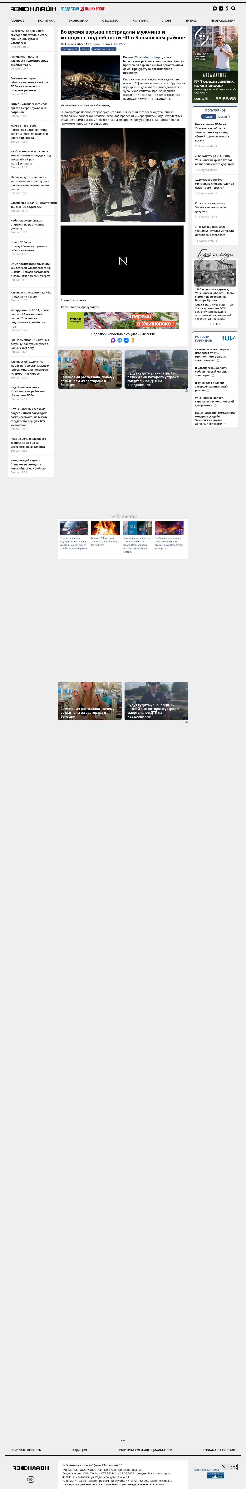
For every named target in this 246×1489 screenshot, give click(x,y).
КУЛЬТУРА (140, 20)
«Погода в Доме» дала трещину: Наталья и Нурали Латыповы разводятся (214, 231)
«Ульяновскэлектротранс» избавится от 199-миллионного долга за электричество (213, 354)
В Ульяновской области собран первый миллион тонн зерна (212, 371)
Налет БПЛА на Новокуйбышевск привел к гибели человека (29, 246)
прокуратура (69, 49)
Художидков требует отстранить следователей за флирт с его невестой (214, 183)
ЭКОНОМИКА (78, 20)
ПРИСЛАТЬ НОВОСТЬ (26, 1450)
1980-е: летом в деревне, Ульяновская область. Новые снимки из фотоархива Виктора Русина (215, 295)
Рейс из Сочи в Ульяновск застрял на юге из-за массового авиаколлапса (28, 443)
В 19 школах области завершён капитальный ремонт (211, 386)
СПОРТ (166, 20)
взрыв (85, 49)
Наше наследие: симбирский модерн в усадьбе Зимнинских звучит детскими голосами (215, 418)
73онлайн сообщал (148, 57)
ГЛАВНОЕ (17, 20)
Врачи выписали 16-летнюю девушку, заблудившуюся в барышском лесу (30, 344)
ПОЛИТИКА (46, 20)
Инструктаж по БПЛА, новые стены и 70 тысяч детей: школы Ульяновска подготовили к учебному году (30, 318)
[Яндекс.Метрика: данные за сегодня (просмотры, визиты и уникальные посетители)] (206, 1470)
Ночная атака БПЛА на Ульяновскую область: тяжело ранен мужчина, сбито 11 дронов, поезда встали (212, 132)
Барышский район (104, 49)
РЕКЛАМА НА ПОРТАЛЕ (219, 1450)
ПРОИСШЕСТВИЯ (223, 20)
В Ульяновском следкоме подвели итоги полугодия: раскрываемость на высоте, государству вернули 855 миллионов (29, 417)
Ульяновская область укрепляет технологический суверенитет (214, 401)
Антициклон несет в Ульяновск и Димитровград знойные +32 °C (29, 60)
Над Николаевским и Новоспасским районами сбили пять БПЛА (28, 391)
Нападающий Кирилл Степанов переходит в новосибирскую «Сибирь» (28, 464)
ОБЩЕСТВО (110, 20)
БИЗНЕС (191, 20)
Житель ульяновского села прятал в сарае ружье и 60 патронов (29, 108)
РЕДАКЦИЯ (79, 1450)
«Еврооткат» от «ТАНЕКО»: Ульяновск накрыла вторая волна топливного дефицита (214, 160)
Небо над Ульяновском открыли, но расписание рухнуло (27, 224)
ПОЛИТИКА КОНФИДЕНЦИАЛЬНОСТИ (145, 1450)
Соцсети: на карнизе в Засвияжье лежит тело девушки (210, 207)
